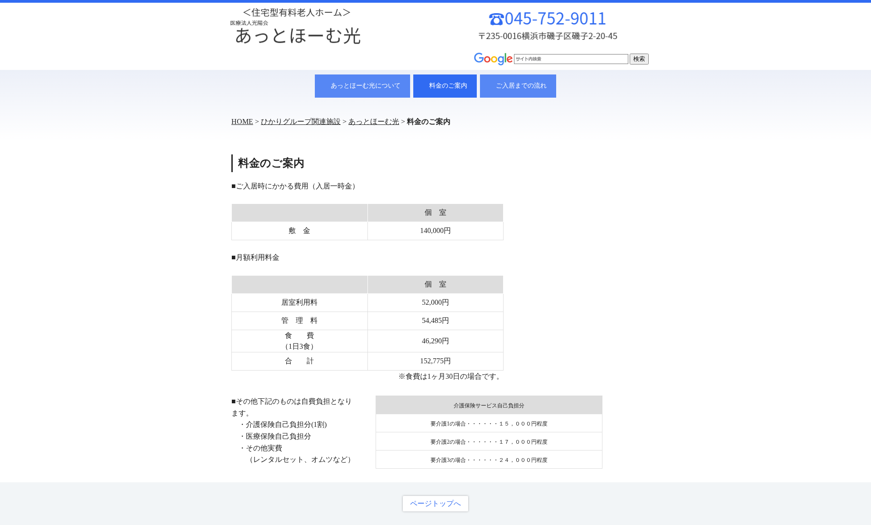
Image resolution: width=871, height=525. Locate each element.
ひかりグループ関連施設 (301, 121)
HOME (242, 121)
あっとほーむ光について (365, 85)
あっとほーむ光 (373, 121)
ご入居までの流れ (521, 85)
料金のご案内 (448, 85)
